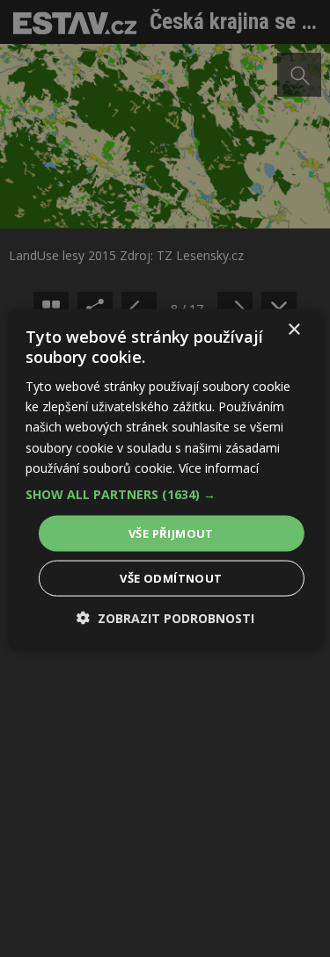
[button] (165, 494)
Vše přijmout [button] (171, 532)
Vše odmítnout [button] (171, 578)
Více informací (219, 467)
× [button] (293, 329)
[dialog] (165, 478)
